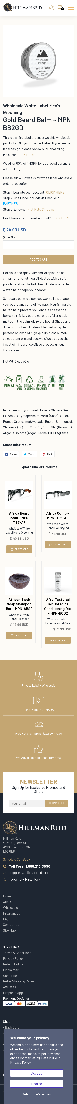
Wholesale (10, 907)
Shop (6, 1021)
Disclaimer (11, 970)
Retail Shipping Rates (18, 981)
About (7, 902)
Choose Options (58, 640)
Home (7, 896)
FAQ (5, 919)
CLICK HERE (26, 155)
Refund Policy (13, 964)
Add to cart (21, 549)
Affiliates (9, 987)
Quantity (9, 237)
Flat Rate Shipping (41, 209)
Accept (36, 1073)
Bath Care (12, 1027)
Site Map (9, 930)
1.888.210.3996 (38, 866)
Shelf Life (10, 976)
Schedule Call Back (16, 859)
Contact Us (11, 924)
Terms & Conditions (17, 953)
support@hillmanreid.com (29, 872)
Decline (36, 1084)
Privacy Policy (20, 1062)
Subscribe (56, 803)
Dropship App (13, 993)
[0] (59, 8)
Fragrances (11, 913)
